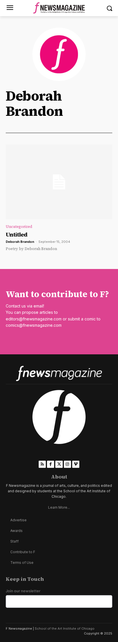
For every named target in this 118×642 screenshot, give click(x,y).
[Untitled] (59, 182)
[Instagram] (67, 464)
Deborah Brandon (20, 242)
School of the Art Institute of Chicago (65, 628)
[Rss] (42, 464)
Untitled (16, 234)
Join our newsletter (23, 591)
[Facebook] (50, 464)
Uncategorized (19, 226)
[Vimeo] (75, 464)
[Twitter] (58, 464)
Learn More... (59, 507)
